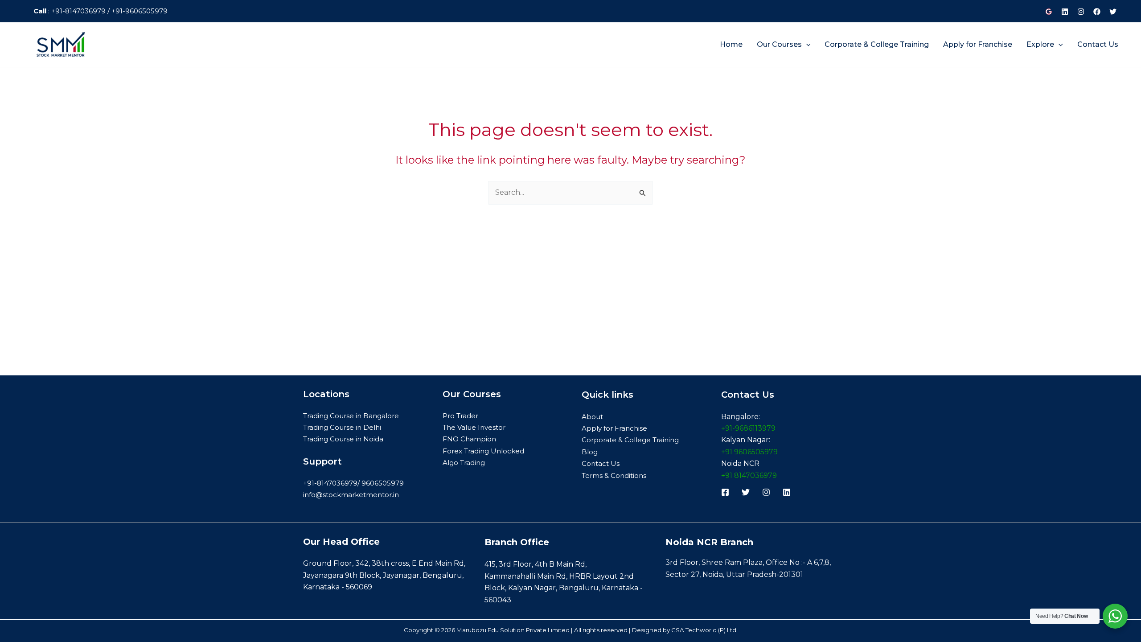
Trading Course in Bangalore (351, 416)
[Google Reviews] (1048, 11)
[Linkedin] (1064, 11)
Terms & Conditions (614, 475)
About (592, 416)
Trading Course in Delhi (342, 427)
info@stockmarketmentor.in (351, 494)
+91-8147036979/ (332, 483)
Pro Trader (460, 416)
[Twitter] (1112, 11)
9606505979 (382, 483)
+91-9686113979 (748, 428)
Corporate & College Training (630, 440)
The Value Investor (474, 427)
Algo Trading (464, 462)
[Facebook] (1096, 11)
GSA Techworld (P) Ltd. (704, 630)
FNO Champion (469, 439)
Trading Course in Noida (343, 439)
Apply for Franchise (614, 428)
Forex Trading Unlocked (483, 451)
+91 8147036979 (749, 475)
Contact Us (601, 463)
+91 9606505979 (749, 452)
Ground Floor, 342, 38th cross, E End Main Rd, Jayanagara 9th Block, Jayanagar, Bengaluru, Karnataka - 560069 (384, 575)
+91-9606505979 (139, 11)
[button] (806, 44)
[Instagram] (1080, 11)
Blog (590, 452)
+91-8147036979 (77, 11)
